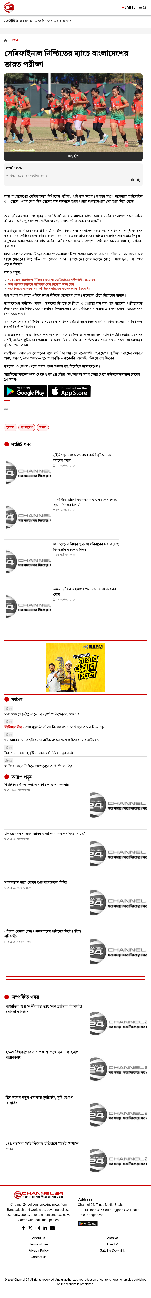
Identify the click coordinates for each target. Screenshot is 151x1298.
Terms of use (38, 1244)
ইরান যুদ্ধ (28, 21)
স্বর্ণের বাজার (45, 21)
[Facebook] (23, 1228)
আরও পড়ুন (22, 777)
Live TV (112, 1244)
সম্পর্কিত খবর (25, 997)
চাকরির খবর (64, 21)
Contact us (38, 1257)
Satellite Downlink (112, 1250)
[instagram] (38, 1228)
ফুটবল (10, 427)
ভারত (42, 427)
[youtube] (52, 1228)
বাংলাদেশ (27, 427)
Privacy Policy (38, 1250)
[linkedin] (45, 1228)
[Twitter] (30, 1228)
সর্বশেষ (16, 700)
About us (38, 1238)
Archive (112, 1238)
